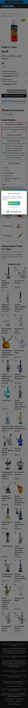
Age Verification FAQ (14, 207)
